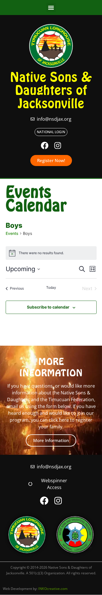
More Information (51, 440)
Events (12, 233)
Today (51, 287)
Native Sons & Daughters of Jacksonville (51, 90)
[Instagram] (57, 145)
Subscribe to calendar (48, 307)
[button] (51, 7)
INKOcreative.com (52, 588)
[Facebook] (44, 145)
